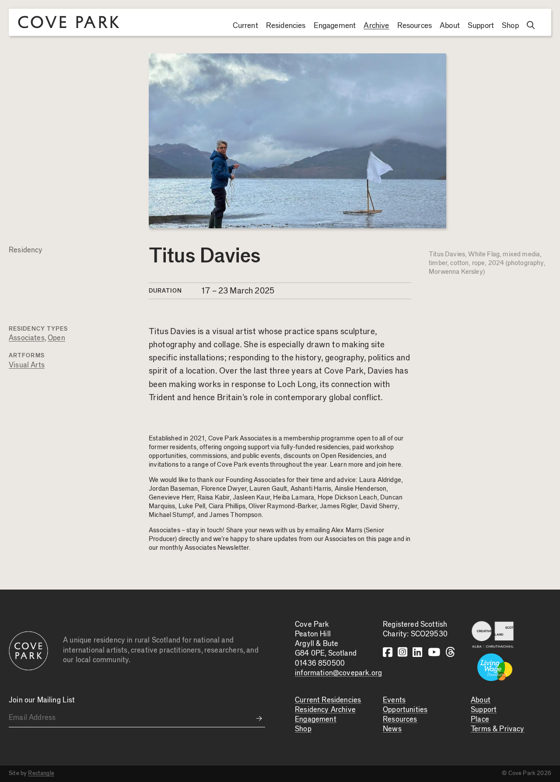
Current (245, 26)
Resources (414, 26)
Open (56, 338)
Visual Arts (27, 365)
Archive (376, 26)
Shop (510, 26)
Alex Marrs (347, 530)
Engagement (335, 26)
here (394, 464)
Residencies (286, 26)
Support (481, 26)
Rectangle (41, 773)
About (450, 26)
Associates (27, 338)
